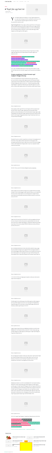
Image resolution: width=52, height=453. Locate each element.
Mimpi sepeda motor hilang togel (25, 425)
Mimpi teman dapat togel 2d (27, 419)
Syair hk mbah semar (15, 65)
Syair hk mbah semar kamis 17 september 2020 (19, 59)
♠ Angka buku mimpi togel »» (30, 429)
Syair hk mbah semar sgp (31, 62)
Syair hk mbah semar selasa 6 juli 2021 (26, 65)
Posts (28, 1)
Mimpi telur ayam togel (27, 420)
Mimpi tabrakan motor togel (16, 426)
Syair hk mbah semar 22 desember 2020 (32, 61)
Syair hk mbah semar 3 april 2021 (31, 64)
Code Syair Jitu (6, 451)
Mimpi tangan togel (14, 425)
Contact (14, 1)
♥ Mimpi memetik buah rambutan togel (18, 436)
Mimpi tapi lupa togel (25, 423)
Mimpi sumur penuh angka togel (17, 420)
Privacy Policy (21, 1)
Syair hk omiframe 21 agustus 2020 (28, 56)
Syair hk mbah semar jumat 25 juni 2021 (18, 61)
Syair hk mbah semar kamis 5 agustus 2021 (18, 62)
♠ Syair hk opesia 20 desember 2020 (39, 436)
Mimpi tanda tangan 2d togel (35, 423)
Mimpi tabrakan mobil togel (16, 419)
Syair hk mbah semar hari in (16, 56)
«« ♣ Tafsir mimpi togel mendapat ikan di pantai (18, 429)
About (25, 1)
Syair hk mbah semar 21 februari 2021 (17, 58)
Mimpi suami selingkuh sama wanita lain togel (19, 422)
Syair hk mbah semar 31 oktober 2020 (17, 64)
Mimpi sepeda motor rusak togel (34, 422)
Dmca (17, 1)
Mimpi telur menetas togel (16, 423)
